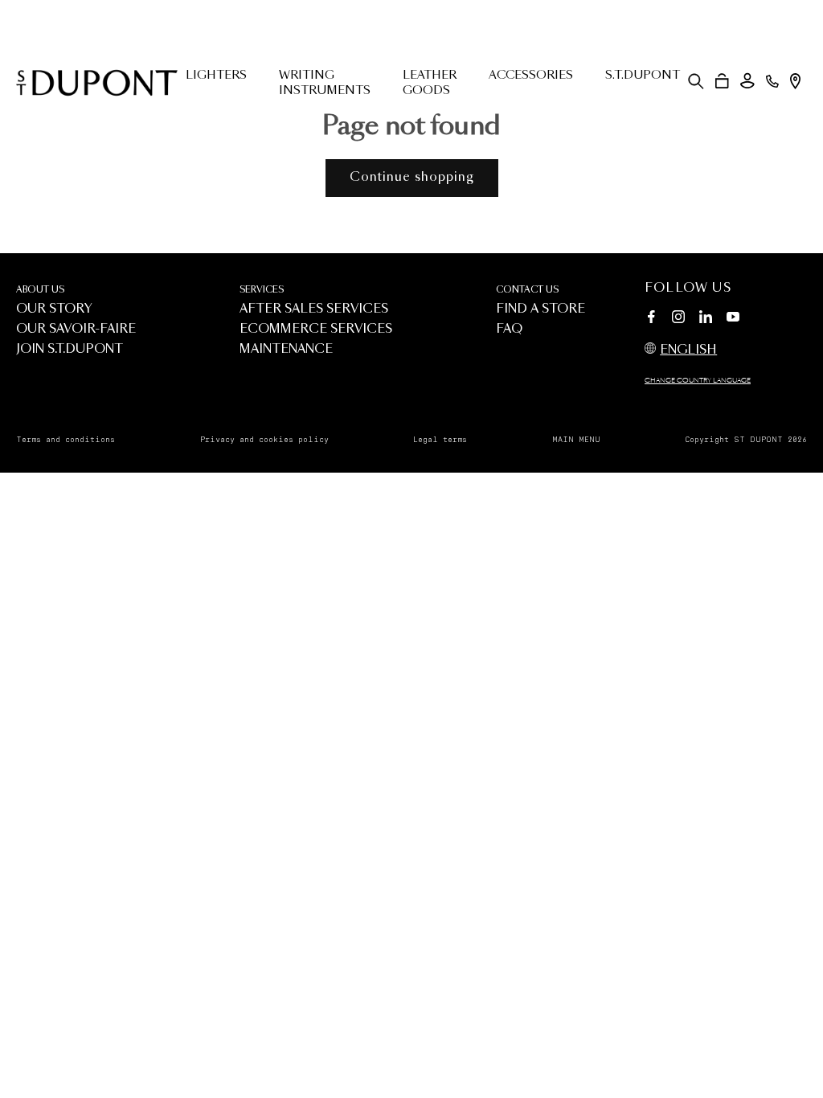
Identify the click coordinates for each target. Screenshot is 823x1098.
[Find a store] (795, 81)
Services (262, 289)
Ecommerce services (316, 329)
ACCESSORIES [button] (531, 75)
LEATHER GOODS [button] (430, 83)
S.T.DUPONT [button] (642, 75)
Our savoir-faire (76, 329)
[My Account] (747, 80)
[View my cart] (722, 81)
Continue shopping (412, 177)
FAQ (509, 329)
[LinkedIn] (705, 319)
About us (40, 289)
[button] (696, 81)
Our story (54, 309)
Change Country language (698, 381)
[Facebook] (651, 319)
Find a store (540, 309)
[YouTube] (733, 317)
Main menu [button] (576, 440)
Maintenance (286, 349)
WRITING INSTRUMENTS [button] (325, 83)
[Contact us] (772, 81)
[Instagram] (678, 319)
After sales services (314, 309)
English (688, 350)
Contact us (527, 289)
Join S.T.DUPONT (69, 349)
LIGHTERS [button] (216, 75)
